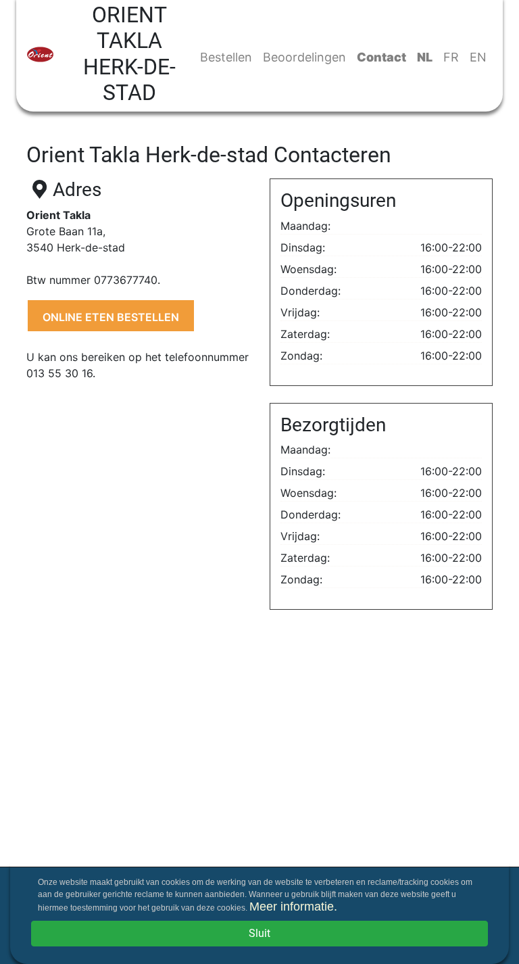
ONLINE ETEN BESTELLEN (111, 317)
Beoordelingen (304, 57)
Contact (381, 57)
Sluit (259, 933)
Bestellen (226, 57)
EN (478, 57)
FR (451, 57)
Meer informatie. (293, 906)
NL (424, 57)
